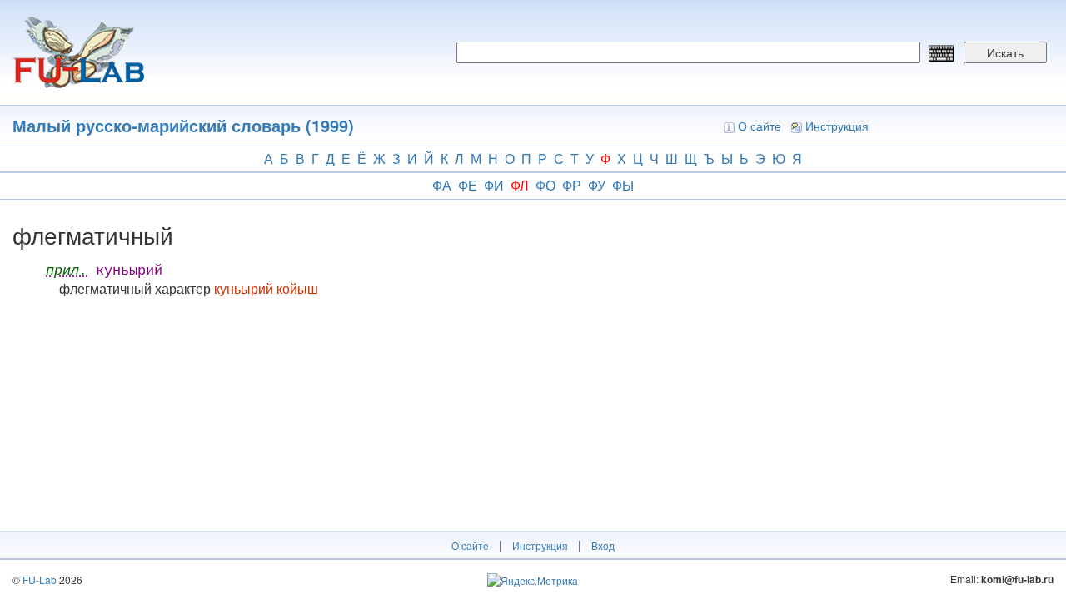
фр (571, 185)
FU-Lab (39, 579)
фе (467, 185)
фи (494, 185)
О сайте (759, 125)
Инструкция (837, 125)
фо (545, 185)
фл (520, 185)
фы (623, 185)
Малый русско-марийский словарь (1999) (183, 125)
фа (441, 185)
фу (596, 185)
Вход (603, 545)
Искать (1005, 52)
